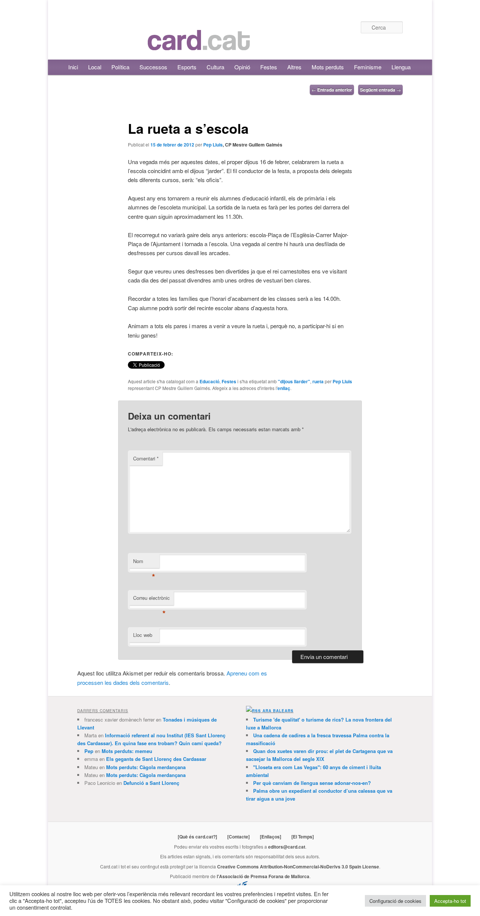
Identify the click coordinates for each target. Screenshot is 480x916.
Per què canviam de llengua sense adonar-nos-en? (312, 782)
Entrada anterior (332, 89)
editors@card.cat (286, 846)
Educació (209, 381)
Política (120, 67)
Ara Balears (278, 710)
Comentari (146, 458)
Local (94, 67)
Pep (88, 751)
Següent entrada (380, 89)
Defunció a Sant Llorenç (151, 782)
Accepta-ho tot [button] (450, 900)
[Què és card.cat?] (197, 836)
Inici (73, 67)
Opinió (242, 67)
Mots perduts (328, 67)
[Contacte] (238, 836)
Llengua (401, 67)
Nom (144, 562)
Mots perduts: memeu (127, 751)
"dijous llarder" (294, 381)
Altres (294, 67)
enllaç (284, 388)
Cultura (215, 67)
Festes (268, 67)
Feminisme (367, 67)
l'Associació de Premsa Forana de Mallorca (263, 876)
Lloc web (142, 634)
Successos (153, 67)
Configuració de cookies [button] (395, 900)
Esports (186, 67)
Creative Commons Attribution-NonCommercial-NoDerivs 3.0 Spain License (298, 866)
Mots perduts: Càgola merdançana (146, 767)
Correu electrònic (151, 599)
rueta (318, 381)
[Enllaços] (270, 836)
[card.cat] (199, 46)
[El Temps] (302, 836)
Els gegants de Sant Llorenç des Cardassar (156, 758)
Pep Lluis (213, 144)
